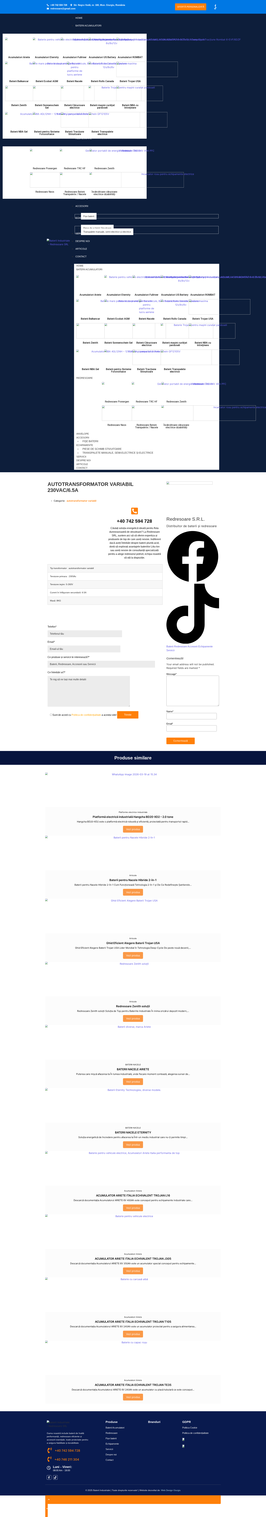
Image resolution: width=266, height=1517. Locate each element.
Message (171, 674)
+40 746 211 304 (66, 1459)
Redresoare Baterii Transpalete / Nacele (74, 193)
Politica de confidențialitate (86, 715)
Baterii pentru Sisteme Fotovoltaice (46, 133)
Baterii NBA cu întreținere (130, 106)
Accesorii (82, 437)
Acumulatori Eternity (47, 57)
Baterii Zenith (19, 105)
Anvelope (82, 433)
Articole (82, 464)
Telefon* (52, 627)
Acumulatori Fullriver (75, 57)
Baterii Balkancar (19, 81)
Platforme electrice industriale (133, 812)
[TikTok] (192, 642)
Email (169, 724)
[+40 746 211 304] (49, 1459)
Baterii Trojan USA (130, 81)
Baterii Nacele (74, 81)
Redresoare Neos (44, 191)
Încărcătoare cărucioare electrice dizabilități (104, 193)
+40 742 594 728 (134, 521)
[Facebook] (192, 581)
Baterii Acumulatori (115, 1427)
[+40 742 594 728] (134, 511)
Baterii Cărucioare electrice (74, 106)
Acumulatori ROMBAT (130, 57)
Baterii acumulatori (89, 269)
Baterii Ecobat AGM (47, 81)
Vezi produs (133, 829)
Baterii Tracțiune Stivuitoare (74, 133)
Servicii (81, 456)
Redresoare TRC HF (74, 168)
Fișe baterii (90, 441)
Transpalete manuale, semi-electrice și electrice (118, 453)
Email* (51, 642)
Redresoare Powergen (45, 168)
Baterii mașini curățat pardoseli (102, 106)
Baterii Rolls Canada (102, 81)
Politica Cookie (189, 1427)
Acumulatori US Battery (102, 57)
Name (169, 711)
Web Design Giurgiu (171, 1490)
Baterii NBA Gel (19, 131)
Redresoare (84, 378)
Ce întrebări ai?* (56, 672)
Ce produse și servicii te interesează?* (68, 657)
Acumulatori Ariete (19, 57)
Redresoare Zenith (104, 168)
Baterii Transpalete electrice (102, 133)
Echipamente (84, 445)
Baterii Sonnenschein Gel (47, 106)
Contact (81, 468)
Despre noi (83, 460)
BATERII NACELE (133, 1064)
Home (79, 265)
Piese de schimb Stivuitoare (102, 449)
